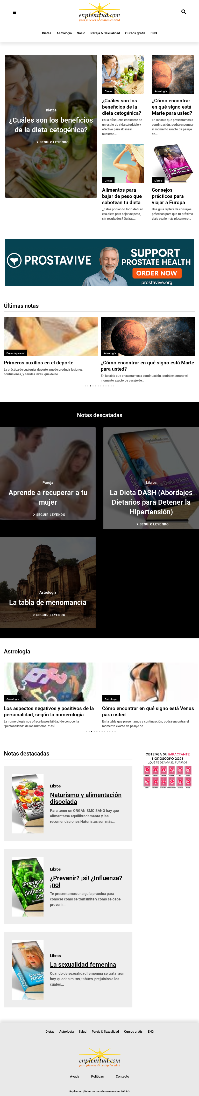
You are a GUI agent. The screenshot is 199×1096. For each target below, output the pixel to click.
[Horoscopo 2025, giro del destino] (168, 787)
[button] (85, 385)
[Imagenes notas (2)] (99, 284)
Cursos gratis (135, 33)
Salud (81, 33)
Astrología (64, 33)
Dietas (46, 33)
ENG (154, 33)
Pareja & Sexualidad (105, 33)
